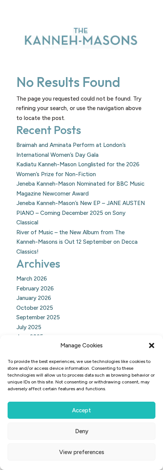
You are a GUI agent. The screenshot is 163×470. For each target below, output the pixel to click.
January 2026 (33, 298)
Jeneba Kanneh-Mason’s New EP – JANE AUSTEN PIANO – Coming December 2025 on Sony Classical (80, 213)
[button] (151, 345)
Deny (81, 431)
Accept (81, 410)
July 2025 (28, 327)
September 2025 (38, 317)
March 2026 (31, 278)
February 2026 (35, 288)
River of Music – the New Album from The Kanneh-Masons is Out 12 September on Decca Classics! (77, 242)
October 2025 (34, 307)
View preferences (81, 452)
